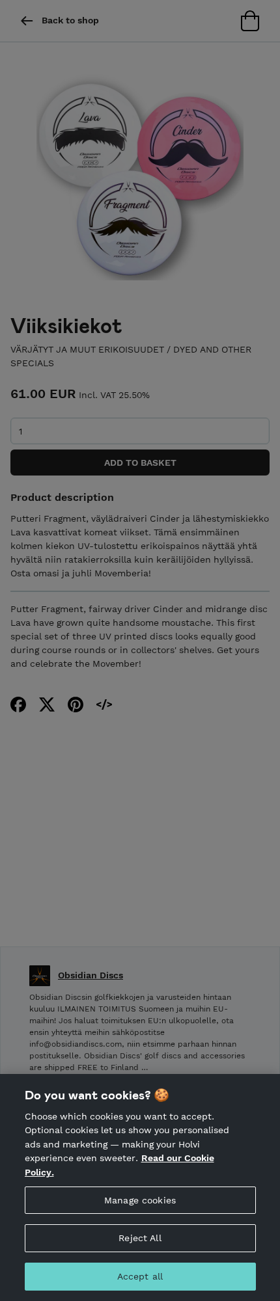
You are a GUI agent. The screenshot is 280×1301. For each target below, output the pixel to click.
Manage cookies (140, 1200)
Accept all (140, 1276)
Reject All (140, 1238)
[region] (140, 1187)
